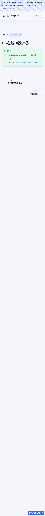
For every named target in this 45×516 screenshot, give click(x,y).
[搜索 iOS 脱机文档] (36, 16)
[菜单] (3, 16)
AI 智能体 (21, 3)
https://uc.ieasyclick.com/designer (22, 62)
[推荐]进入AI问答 (36, 513)
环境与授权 (20, 5)
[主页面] (4, 35)
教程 (4, 8)
